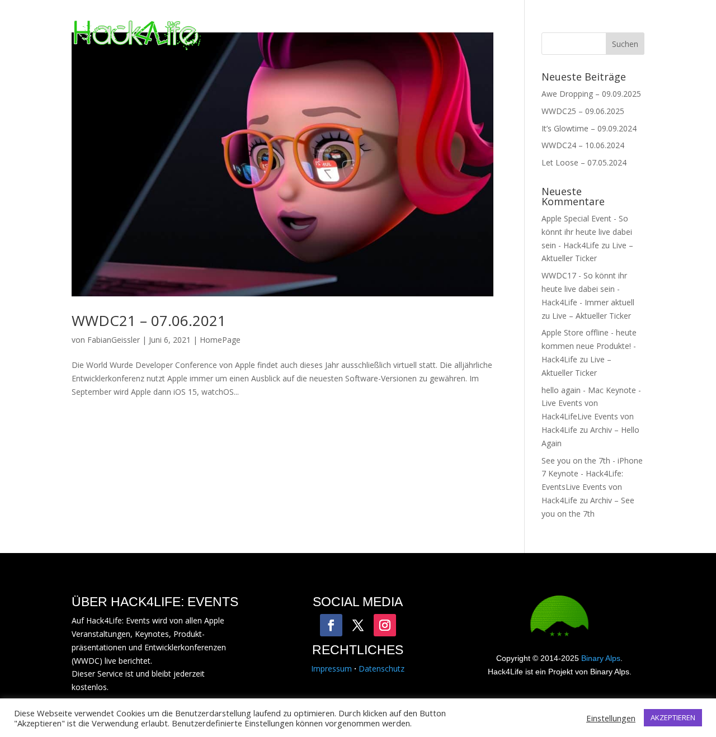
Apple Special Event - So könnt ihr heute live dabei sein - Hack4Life (586, 232)
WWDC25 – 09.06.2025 (582, 111)
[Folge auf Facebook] (331, 625)
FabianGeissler (113, 339)
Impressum (331, 668)
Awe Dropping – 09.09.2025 (591, 93)
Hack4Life (473, 35)
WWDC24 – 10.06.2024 (582, 145)
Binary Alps (600, 658)
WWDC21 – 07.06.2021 (149, 320)
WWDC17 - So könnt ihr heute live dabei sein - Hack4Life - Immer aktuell (587, 289)
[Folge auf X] (358, 625)
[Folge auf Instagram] (385, 625)
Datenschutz (381, 668)
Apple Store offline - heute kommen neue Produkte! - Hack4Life (589, 346)
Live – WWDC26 (393, 35)
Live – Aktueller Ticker (591, 315)
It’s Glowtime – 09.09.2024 (589, 128)
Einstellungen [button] (610, 718)
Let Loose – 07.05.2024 (583, 162)
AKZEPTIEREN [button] (673, 717)
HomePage (220, 339)
